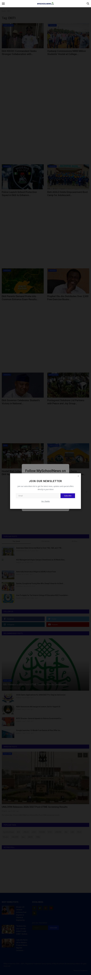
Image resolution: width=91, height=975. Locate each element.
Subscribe (67, 496)
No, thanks (45, 501)
